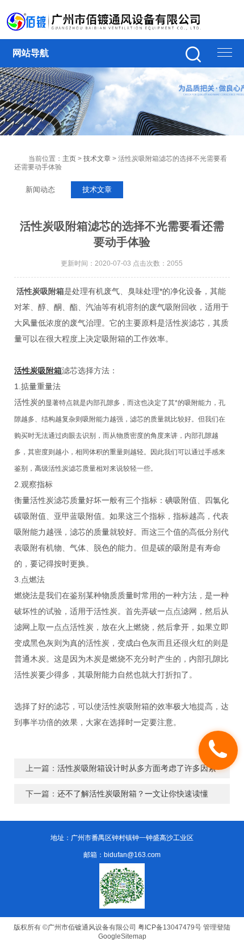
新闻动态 (40, 189)
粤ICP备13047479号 (169, 927)
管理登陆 (216, 927)
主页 (69, 159)
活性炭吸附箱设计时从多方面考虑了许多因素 (136, 768)
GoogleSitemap (122, 936)
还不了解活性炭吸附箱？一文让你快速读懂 (132, 793)
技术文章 (97, 159)
